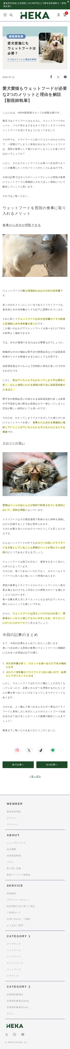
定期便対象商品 (15, 994)
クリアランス (14, 944)
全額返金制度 (14, 855)
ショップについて (16, 843)
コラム (10, 862)
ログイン (11, 818)
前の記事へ (18, 764)
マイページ (13, 824)
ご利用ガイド (14, 912)
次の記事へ (52, 764)
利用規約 (11, 893)
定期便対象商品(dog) (18, 1001)
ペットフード (14, 950)
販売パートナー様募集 (18, 874)
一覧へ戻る (35, 776)
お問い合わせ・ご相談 (18, 919)
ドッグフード (14, 956)
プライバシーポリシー (18, 900)
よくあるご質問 (15, 925)
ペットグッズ (14, 969)
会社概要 (11, 849)
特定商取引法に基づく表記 (21, 906)
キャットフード (15, 963)
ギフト (10, 1013)
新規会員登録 (14, 811)
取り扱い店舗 (14, 868)
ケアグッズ (13, 976)
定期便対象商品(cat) (17, 1007)
